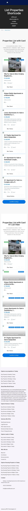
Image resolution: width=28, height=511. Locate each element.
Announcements (5, 457)
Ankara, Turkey (10, 439)
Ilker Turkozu (10, 128)
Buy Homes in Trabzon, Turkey (8, 415)
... (16, 122)
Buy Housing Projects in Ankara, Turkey (10, 468)
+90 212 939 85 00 (7, 485)
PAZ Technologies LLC (11, 509)
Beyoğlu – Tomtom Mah (10, 279)
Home (2, 30)
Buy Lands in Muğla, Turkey (7, 444)
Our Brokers (3, 455)
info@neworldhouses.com (9, 488)
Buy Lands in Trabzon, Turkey (7, 446)
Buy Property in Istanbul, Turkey (8, 374)
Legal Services (4, 424)
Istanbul (16, 70)
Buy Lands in (4, 439)
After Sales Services (6, 426)
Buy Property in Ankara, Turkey (8, 376)
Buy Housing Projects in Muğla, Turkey (9, 472)
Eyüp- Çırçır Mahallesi (9, 334)
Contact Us (3, 459)
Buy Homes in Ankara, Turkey (7, 409)
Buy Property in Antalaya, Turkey (8, 378)
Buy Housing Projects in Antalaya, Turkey (10, 470)
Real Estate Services (5, 422)
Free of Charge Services (6, 431)
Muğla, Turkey (10, 413)
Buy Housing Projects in (6, 465)
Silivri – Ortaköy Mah (9, 70)
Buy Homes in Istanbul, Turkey (8, 407)
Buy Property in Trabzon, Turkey (8, 383)
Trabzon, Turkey (15, 474)
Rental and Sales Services (7, 428)
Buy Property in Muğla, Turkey (8, 381)
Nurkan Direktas (10, 196)
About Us (3, 452)
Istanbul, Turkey (15, 465)
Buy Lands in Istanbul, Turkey (7, 437)
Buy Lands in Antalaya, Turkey (8, 442)
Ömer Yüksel (10, 87)
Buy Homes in (4, 413)
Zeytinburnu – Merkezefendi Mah (12, 305)
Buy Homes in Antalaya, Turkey (8, 411)
